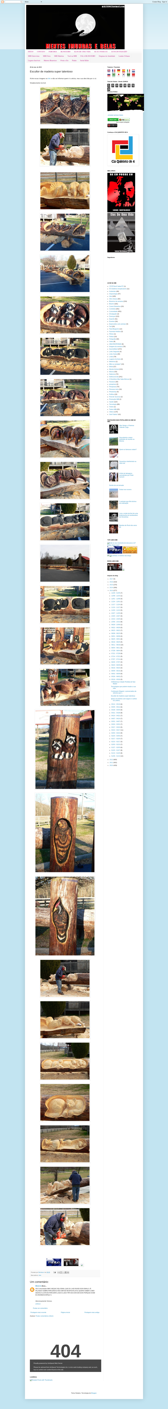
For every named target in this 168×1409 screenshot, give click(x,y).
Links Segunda (114, 351)
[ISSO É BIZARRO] (123, 570)
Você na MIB (72, 56)
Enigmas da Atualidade (107, 56)
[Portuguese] (114, 76)
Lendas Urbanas (124, 56)
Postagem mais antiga (91, 1312)
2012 (111, 759)
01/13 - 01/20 (116, 753)
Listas (111, 357)
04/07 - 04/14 (116, 718)
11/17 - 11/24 (116, 604)
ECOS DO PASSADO (119, 51)
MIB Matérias (59, 56)
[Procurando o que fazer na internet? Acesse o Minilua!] (114, 553)
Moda (111, 366)
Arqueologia (113, 294)
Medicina (112, 361)
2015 (111, 585)
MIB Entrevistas (33, 56)
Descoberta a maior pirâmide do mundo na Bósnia (126, 439)
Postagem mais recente (38, 1312)
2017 (111, 579)
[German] (119, 72)
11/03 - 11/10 (116, 610)
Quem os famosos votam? (128, 449)
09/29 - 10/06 (116, 624)
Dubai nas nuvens (125, 489)
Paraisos (112, 382)
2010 (111, 765)
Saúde (111, 402)
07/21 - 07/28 (116, 653)
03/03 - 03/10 (116, 733)
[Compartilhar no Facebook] (65, 1272)
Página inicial (65, 1312)
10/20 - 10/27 (116, 616)
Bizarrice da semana (116, 301)
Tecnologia (113, 404)
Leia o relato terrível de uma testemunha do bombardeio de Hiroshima (128, 515)
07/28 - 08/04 (116, 650)
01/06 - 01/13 (116, 756)
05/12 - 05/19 (116, 704)
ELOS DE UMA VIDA (82, 51)
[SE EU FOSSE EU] (121, 212)
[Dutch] (134, 72)
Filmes (111, 334)
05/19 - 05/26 (116, 679)
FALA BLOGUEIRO (87, 56)
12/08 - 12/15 (116, 596)
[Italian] (129, 72)
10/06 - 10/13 (116, 622)
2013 (111, 590)
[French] (114, 72)
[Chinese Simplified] (134, 76)
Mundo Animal (114, 369)
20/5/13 (37, 1304)
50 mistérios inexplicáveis (117, 289)
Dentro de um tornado (116, 485)
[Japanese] (119, 76)
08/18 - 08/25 (116, 642)
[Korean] (124, 76)
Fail (110, 326)
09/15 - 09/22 (116, 630)
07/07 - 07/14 (116, 659)
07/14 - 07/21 (116, 656)
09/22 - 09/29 (116, 627)
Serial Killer (84, 60)
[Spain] (124, 72)
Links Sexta (113, 354)
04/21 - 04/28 (116, 713)
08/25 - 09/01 (116, 639)
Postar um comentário (40, 1308)
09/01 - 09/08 (116, 636)
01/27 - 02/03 (116, 747)
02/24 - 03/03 (116, 736)
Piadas (74, 60)
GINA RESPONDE (115, 344)
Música (111, 372)
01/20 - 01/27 (116, 750)
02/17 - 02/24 (116, 739)
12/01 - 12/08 (116, 599)
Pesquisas (112, 387)
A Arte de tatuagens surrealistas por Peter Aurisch (126, 475)
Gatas (111, 341)
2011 (111, 762)
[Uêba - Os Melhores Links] (129, 553)
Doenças (112, 316)
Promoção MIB (114, 399)
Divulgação (113, 314)
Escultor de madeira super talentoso (123, 696)
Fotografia (112, 339)
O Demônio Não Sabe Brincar (119, 379)
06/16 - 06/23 (116, 668)
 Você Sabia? (116, 286)
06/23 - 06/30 (116, 665)
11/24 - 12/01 (116, 601)
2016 (111, 582)
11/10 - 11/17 (116, 607)
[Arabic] (129, 76)
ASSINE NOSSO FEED (115, 115)
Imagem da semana (115, 346)
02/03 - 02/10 (116, 744)
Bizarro (111, 304)
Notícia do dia (113, 377)
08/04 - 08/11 (116, 648)
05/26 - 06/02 (116, 676)
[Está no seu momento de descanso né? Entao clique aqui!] (122, 545)
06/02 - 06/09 (116, 674)
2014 (111, 587)
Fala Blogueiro (114, 329)
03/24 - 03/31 (116, 724)
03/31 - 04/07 (116, 721)
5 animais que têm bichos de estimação (127, 502)
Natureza (112, 374)
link (49, 78)
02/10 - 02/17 (116, 741)
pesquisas (112, 384)
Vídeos (111, 412)
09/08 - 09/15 (116, 633)
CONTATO (41, 51)
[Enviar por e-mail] (58, 1272)
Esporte (111, 319)
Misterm (38, 1286)
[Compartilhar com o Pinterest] (68, 1272)
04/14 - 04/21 (116, 716)
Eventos (112, 321)
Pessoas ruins (114, 389)
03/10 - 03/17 (116, 730)
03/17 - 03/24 (116, 727)
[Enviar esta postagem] (54, 1272)
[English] (109, 72)
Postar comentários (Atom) (44, 1316)
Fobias (111, 336)
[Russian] (109, 76)
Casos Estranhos (115, 306)
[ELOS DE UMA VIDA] (121, 252)
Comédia (112, 309)
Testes (111, 407)
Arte (40, 1275)
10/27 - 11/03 (116, 613)
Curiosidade (113, 311)
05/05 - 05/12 (116, 707)
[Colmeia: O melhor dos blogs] (120, 556)
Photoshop (112, 392)
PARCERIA (53, 51)
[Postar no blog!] (61, 1272)
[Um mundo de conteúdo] (108, 556)
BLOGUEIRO (65, 51)
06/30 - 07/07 (116, 662)
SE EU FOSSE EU (101, 51)
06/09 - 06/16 (116, 671)
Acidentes (112, 291)
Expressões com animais (117, 324)
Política (111, 394)
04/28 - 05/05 (116, 710)
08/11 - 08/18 (116, 645)
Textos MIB (112, 409)
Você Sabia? (113, 414)
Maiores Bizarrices (50, 60)
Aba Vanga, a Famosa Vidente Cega (126, 426)
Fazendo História (115, 331)
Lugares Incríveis (34, 60)
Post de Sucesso (114, 397)
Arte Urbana (113, 299)
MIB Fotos (47, 56)
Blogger (93, 1393)
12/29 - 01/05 (116, 593)
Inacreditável (113, 349)
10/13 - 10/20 (116, 619)
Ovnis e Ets (64, 60)
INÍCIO (30, 51)
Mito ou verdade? (115, 364)
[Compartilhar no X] (63, 1272)
